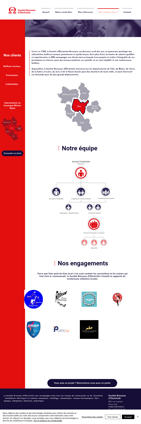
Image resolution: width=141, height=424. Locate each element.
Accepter (128, 416)
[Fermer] (137, 417)
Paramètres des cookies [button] (92, 416)
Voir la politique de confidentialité (48, 420)
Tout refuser (112, 416)
